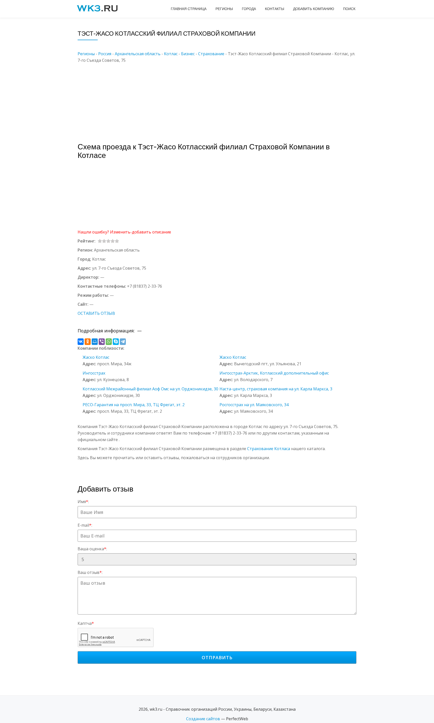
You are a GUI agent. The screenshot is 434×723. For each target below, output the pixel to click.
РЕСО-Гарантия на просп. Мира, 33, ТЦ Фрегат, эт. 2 (134, 404)
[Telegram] (123, 341)
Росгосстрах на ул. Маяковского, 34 (254, 404)
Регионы (224, 9)
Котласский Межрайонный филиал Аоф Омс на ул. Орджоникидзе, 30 (150, 389)
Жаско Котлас (96, 357)
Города (249, 9)
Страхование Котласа (268, 448)
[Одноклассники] (88, 341)
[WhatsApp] (109, 341)
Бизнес (188, 53)
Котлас (171, 53)
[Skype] (116, 341)
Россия (104, 53)
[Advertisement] (224, 99)
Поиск (349, 9)
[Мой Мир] (95, 341)
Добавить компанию (313, 9)
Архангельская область (137, 53)
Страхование (211, 53)
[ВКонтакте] (81, 341)
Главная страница (188, 9)
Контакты (274, 9)
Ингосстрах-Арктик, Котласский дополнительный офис (274, 373)
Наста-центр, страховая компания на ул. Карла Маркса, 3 (276, 389)
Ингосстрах (94, 373)
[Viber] (102, 341)
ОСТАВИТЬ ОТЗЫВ (96, 313)
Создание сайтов (203, 718)
